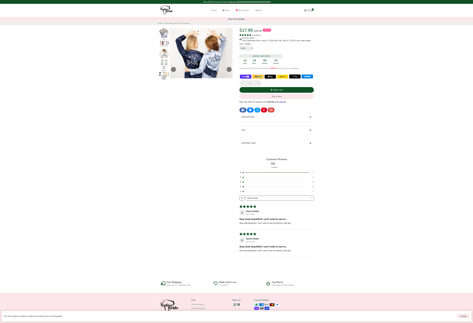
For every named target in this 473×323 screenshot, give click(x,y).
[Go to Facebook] (242, 110)
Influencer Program (198, 308)
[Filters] (242, 198)
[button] (245, 35)
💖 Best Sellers (243, 10)
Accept (463, 316)
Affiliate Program (197, 304)
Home (214, 10)
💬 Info (259, 10)
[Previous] (163, 30)
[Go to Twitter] (257, 110)
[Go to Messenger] (250, 110)
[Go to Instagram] (234, 305)
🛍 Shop (226, 10)
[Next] (163, 77)
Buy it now (276, 96)
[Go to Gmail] (271, 110)
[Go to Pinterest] (264, 110)
